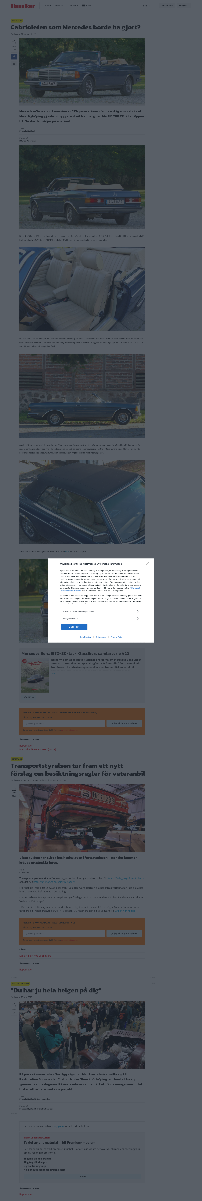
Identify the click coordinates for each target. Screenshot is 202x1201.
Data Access (101, 637)
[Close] (148, 564)
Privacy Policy (117, 637)
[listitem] (101, 611)
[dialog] (101, 600)
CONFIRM (74, 627)
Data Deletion (85, 637)
